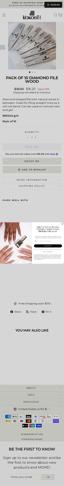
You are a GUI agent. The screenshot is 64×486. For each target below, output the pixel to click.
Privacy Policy (37, 259)
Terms (42, 259)
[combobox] (36, 241)
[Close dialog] (62, 224)
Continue (48, 246)
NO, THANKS (48, 251)
